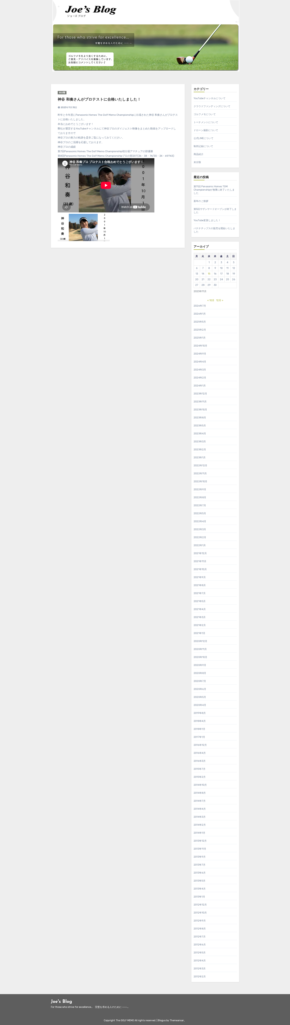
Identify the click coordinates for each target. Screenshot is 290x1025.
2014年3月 (200, 816)
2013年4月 (200, 888)
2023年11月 (200, 401)
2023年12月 (200, 393)
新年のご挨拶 (201, 201)
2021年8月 (200, 585)
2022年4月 (200, 521)
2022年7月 (200, 505)
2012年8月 (200, 928)
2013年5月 (199, 880)
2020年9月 (200, 665)
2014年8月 (200, 792)
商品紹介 (198, 154)
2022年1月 (200, 545)
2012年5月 (200, 952)
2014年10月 (200, 784)
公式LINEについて (203, 138)
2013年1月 (199, 896)
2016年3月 (200, 761)
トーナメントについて (206, 122)
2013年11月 (200, 848)
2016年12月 (200, 745)
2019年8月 (200, 713)
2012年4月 (200, 960)
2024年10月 (200, 345)
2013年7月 (199, 864)
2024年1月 (200, 385)
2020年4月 (200, 705)
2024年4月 (200, 361)
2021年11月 (200, 561)
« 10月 (210, 300)
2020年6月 (200, 689)
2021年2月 (200, 625)
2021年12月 (200, 553)
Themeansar (177, 1020)
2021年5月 (200, 601)
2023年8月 (200, 417)
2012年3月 (200, 968)
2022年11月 (200, 473)
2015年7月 (199, 769)
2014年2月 (200, 824)
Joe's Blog (61, 1001)
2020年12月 (200, 641)
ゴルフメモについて (205, 114)
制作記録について (203, 146)
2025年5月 (200, 321)
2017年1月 (199, 737)
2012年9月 (200, 920)
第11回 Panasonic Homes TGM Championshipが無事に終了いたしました (214, 190)
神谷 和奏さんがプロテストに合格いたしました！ (99, 99)
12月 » (219, 300)
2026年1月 (200, 313)
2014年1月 (199, 832)
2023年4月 (200, 433)
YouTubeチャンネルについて (210, 98)
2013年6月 (200, 872)
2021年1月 (199, 633)
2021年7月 (200, 593)
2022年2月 (200, 537)
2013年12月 (200, 840)
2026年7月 (200, 305)
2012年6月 (200, 944)
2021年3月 (200, 617)
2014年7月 (200, 800)
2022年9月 (200, 489)
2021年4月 (200, 609)
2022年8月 (200, 497)
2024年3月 (200, 369)
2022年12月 (200, 465)
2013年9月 (200, 856)
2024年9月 (200, 353)
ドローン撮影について (206, 130)
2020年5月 (200, 697)
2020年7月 (200, 681)
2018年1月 (199, 729)
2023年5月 (200, 425)
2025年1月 (200, 337)
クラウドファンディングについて (212, 106)
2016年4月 (200, 753)
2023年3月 (200, 441)
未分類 (62, 92)
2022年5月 (200, 513)
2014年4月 (200, 808)
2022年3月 (200, 529)
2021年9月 (200, 577)
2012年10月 (200, 912)
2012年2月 (200, 976)
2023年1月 (200, 457)
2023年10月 (200, 409)
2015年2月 (200, 776)
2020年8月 (200, 673)
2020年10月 (200, 657)
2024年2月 (200, 377)
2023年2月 (200, 449)
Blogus (162, 1020)
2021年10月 (200, 569)
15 (209, 273)
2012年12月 (200, 904)
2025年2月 (200, 329)
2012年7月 (200, 936)
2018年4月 (200, 721)
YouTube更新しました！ (207, 220)
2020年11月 (200, 649)
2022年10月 (200, 481)
